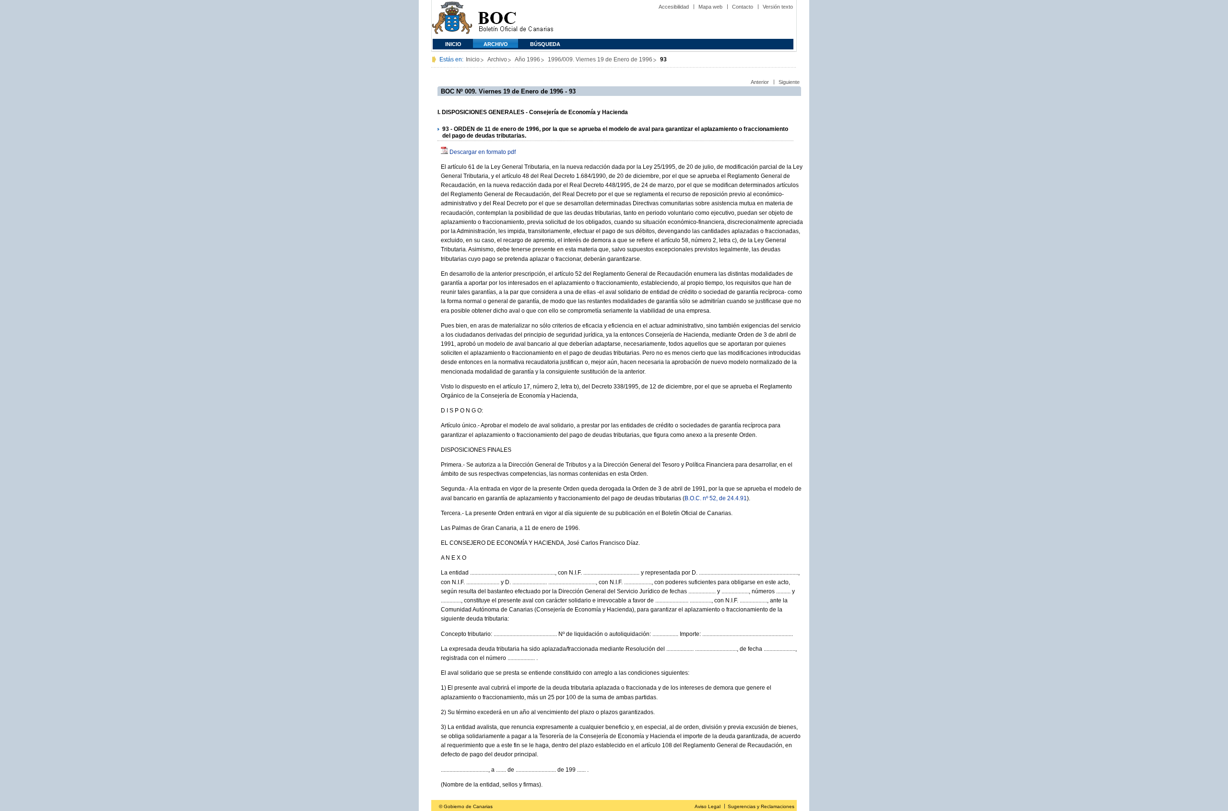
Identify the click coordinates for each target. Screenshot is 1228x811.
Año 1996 (527, 59)
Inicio (453, 44)
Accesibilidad (674, 7)
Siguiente (789, 82)
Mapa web (710, 7)
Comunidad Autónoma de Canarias (452, 19)
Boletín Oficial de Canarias (515, 19)
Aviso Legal (707, 806)
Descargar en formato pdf (482, 152)
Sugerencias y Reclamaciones (761, 806)
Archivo (496, 44)
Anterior (760, 82)
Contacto (742, 7)
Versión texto (778, 7)
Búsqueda (545, 44)
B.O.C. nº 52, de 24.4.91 (716, 498)
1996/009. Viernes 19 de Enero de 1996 (600, 59)
